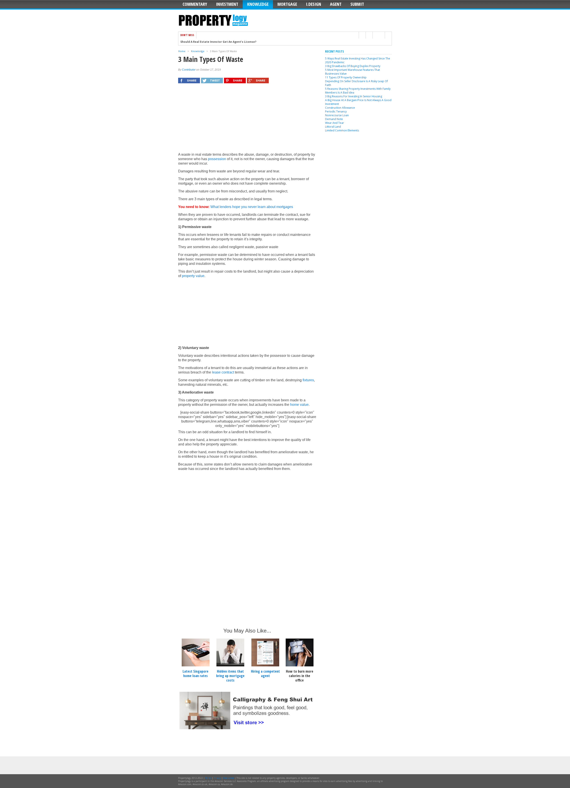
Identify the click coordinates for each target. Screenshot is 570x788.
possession (217, 159)
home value (299, 404)
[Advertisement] (247, 120)
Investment (227, 4)
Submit (357, 4)
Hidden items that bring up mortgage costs (230, 676)
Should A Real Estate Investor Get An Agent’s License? (218, 42)
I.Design (313, 4)
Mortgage (287, 4)
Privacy (217, 778)
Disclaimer (228, 778)
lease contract (223, 372)
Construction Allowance (340, 108)
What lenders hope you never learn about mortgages (251, 207)
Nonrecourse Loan (337, 115)
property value (193, 276)
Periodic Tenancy (336, 111)
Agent (336, 4)
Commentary (195, 4)
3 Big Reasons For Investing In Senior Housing (353, 96)
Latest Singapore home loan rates (195, 673)
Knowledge (258, 4)
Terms (208, 778)
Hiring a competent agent (265, 673)
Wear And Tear (334, 123)
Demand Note (334, 119)
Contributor (188, 69)
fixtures (308, 380)
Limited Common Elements (342, 130)
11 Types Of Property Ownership (345, 77)
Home (181, 51)
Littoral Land (333, 127)
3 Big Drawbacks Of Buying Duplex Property (352, 66)
